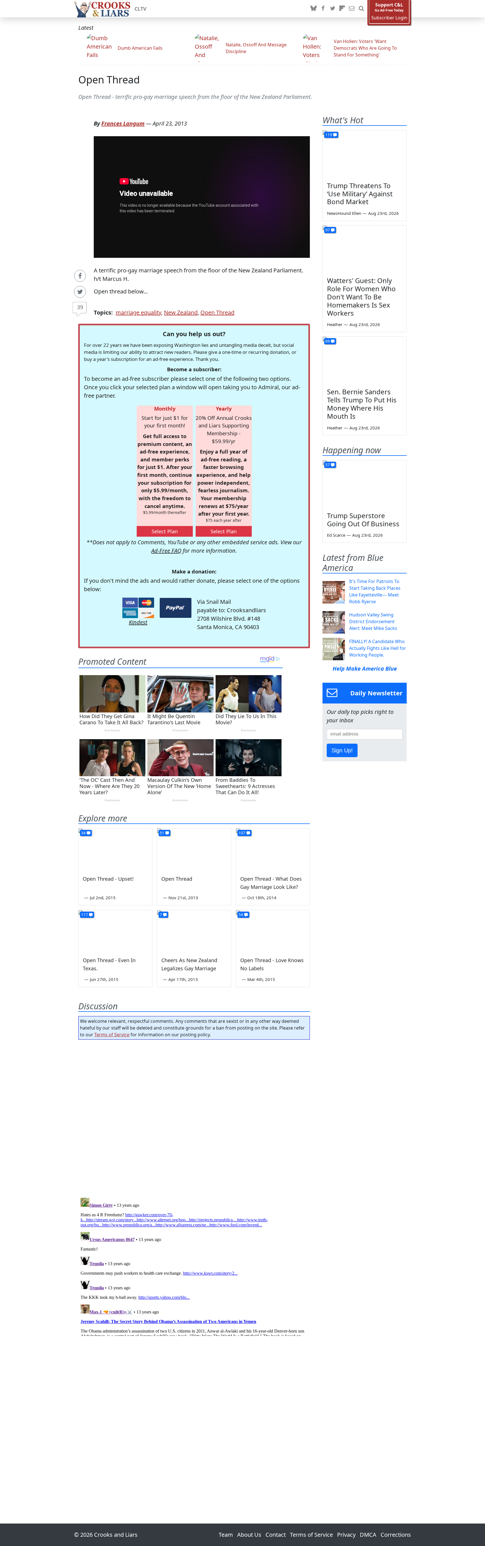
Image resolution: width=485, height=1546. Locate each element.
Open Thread (109, 79)
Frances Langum (123, 123)
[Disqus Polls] (194, 1117)
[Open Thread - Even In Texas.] (115, 931)
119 (328, 134)
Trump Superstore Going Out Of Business (363, 519)
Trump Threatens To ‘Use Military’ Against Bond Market (360, 193)
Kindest (138, 622)
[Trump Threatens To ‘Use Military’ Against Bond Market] (364, 153)
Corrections (396, 1534)
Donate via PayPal (175, 608)
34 (83, 832)
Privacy (346, 1534)
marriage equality (138, 312)
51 (162, 832)
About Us (249, 1534)
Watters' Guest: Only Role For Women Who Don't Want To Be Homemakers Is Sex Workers (361, 296)
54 (241, 914)
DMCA (368, 1534)
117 (84, 914)
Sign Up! (342, 750)
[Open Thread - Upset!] (115, 849)
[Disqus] (194, 1266)
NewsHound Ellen (344, 213)
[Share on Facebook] (80, 276)
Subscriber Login (389, 18)
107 (242, 832)
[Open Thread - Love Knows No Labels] (273, 931)
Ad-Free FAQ (166, 550)
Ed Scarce (336, 535)
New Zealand (181, 312)
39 (80, 307)
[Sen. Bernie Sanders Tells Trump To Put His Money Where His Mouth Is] (364, 360)
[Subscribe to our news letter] (351, 8)
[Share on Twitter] (80, 292)
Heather (334, 324)
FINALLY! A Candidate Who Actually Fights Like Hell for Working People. (377, 648)
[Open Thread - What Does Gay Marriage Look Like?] (273, 849)
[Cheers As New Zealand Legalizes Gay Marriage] (194, 931)
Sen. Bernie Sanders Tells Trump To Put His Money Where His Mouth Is (362, 403)
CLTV (140, 8)
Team (226, 1534)
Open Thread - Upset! (108, 878)
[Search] (361, 8)
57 (327, 464)
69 (327, 341)
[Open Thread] (194, 849)
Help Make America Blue (365, 668)
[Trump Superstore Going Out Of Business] (364, 483)
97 (327, 230)
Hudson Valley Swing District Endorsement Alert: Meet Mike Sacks (373, 621)
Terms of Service (111, 1035)
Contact (276, 1534)
